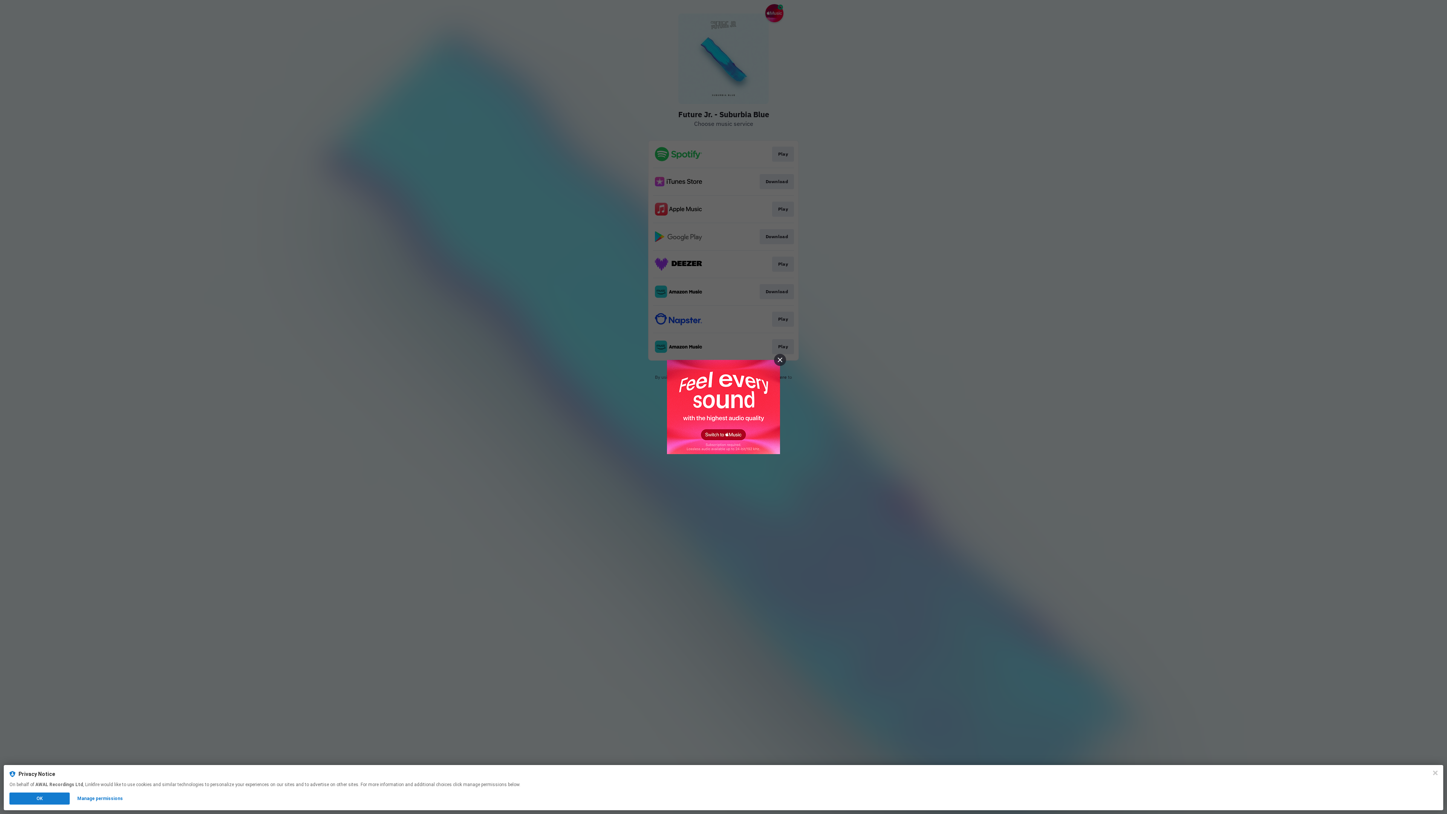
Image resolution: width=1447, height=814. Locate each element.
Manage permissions (100, 798)
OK (40, 798)
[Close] (1435, 773)
